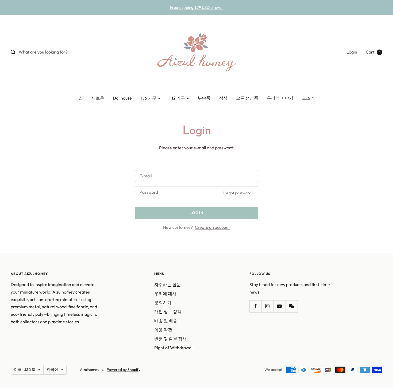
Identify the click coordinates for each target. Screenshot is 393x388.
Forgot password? (238, 193)
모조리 (308, 98)
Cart (373, 52)
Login (351, 52)
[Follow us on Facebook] (255, 306)
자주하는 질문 (167, 284)
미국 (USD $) (24, 369)
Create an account (212, 227)
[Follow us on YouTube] (279, 306)
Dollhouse (122, 98)
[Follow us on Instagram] (267, 306)
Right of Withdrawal (173, 347)
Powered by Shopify (123, 369)
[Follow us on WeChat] (292, 306)
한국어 (52, 369)
